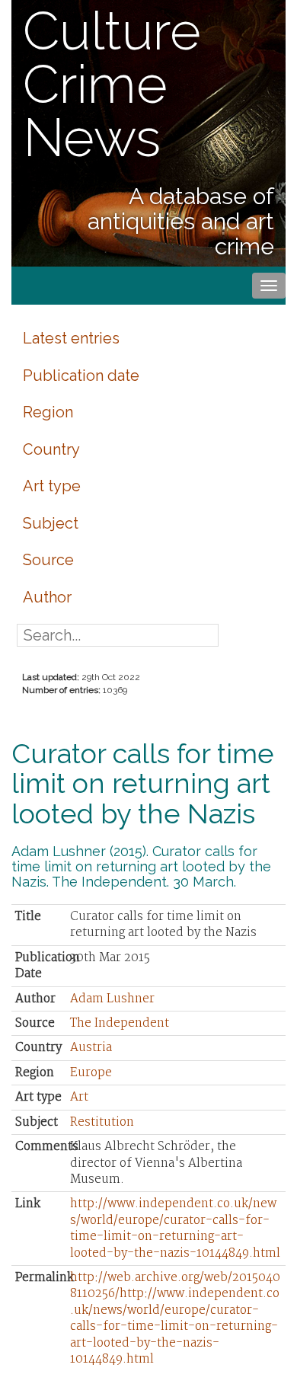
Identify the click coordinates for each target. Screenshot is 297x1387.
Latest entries (71, 338)
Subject (50, 523)
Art (79, 1097)
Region (48, 412)
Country (51, 449)
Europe (91, 1072)
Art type (52, 486)
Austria (91, 1047)
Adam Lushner (112, 998)
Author (47, 597)
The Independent (119, 1023)
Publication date (81, 375)
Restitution (102, 1122)
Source (48, 560)
